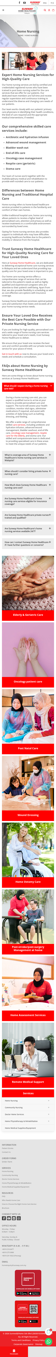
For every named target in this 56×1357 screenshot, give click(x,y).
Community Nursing (14, 1107)
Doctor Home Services (14, 1114)
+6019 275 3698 (8, 1252)
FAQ (3, 1196)
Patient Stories (7, 1148)
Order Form (7, 1161)
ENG (44, 3)
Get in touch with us (12, 354)
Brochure (5, 1208)
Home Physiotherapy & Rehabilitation (21, 1121)
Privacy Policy (39, 1340)
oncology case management (25, 432)
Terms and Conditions (21, 1340)
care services (19, 424)
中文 (52, 3)
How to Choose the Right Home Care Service (19, 1204)
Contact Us (6, 1152)
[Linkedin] (14, 1218)
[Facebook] (4, 1218)
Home (20, 35)
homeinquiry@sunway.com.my (14, 1265)
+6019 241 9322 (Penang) (11, 1255)
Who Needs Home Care (11, 1200)
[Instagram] (19, 1218)
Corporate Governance (23, 1344)
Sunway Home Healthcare (22, 262)
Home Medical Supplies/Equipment (20, 1128)
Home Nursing (11, 1100)
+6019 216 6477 (8, 1249)
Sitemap (38, 1344)
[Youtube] (9, 1218)
